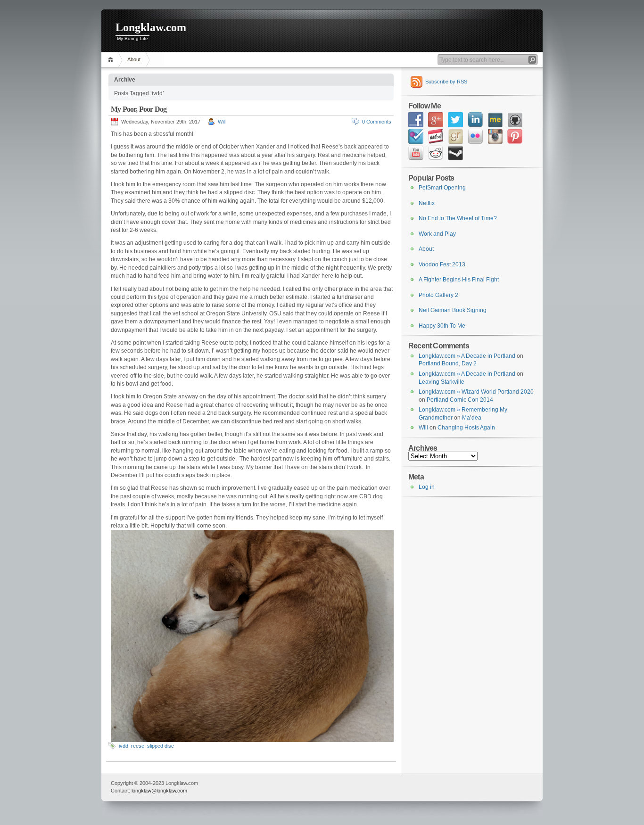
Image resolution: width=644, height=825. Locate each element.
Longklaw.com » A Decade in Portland (467, 356)
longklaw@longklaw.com (159, 790)
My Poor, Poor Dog (138, 109)
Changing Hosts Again (466, 427)
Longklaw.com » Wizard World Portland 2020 (476, 391)
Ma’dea (471, 417)
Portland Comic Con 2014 (460, 399)
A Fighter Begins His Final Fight (459, 279)
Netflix (427, 203)
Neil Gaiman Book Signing (453, 310)
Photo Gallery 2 (438, 295)
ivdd (123, 746)
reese (137, 746)
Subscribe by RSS (446, 81)
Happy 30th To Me (442, 325)
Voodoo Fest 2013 (442, 264)
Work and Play (437, 234)
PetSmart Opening (442, 187)
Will (221, 121)
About (133, 59)
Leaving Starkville (441, 382)
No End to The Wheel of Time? (458, 218)
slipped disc (160, 746)
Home (112, 59)
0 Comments (376, 121)
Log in (427, 487)
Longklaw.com (151, 27)
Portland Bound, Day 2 (448, 363)
